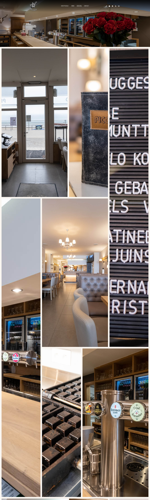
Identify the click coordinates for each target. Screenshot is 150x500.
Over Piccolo (64, 6)
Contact (86, 6)
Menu (73, 6)
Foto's (79, 6)
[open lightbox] (35, 122)
